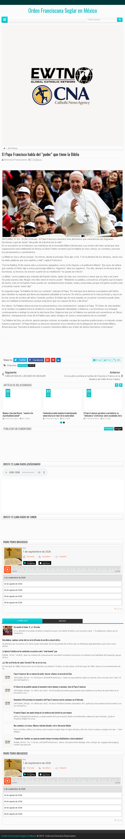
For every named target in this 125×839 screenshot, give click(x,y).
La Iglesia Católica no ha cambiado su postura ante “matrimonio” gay (29, 651)
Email (98, 360)
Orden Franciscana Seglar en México (62, 10)
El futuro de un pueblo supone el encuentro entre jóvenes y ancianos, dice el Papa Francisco (50, 686)
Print (108, 360)
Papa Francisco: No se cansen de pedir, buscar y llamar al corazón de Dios (43, 673)
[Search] (120, 20)
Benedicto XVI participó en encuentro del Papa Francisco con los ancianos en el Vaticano (48, 699)
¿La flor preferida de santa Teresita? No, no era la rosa (24, 662)
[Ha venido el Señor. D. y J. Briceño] (7, 630)
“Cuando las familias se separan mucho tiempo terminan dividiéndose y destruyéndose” (48, 738)
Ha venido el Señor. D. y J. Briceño (27, 627)
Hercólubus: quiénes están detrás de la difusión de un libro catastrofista (31, 639)
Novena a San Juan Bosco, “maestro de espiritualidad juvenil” (18, 414)
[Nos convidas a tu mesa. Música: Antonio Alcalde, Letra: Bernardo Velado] (7, 729)
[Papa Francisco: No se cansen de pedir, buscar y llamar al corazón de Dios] (7, 677)
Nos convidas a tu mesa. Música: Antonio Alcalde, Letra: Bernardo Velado (42, 725)
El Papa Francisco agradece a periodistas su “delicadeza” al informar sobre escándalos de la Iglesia (103, 415)
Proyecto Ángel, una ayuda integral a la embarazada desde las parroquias (43, 712)
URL (118, 360)
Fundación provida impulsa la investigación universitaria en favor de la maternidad (60, 414)
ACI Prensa (23, 365)
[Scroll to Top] (62, 835)
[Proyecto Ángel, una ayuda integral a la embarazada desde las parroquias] (7, 716)
